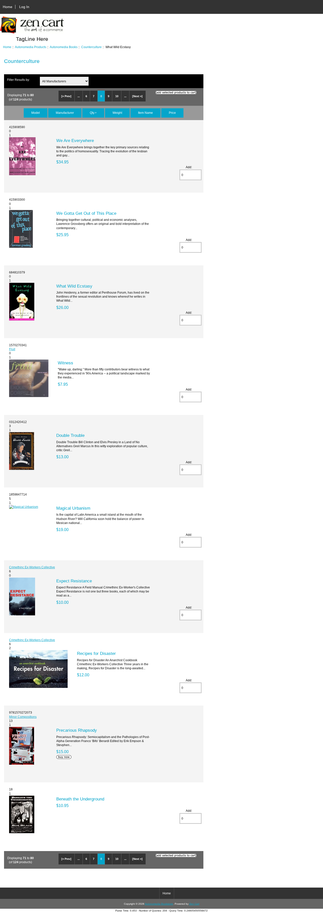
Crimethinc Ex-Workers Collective (32, 567)
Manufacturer (65, 112)
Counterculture (91, 47)
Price (172, 112)
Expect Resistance (74, 580)
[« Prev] (66, 96)
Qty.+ (93, 112)
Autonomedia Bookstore (159, 903)
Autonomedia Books (63, 47)
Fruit (12, 349)
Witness (65, 362)
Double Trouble (70, 435)
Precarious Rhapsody (76, 730)
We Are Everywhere (75, 140)
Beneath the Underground (80, 798)
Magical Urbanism (73, 508)
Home (7, 7)
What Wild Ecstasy (74, 286)
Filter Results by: (18, 79)
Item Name (145, 112)
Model (35, 112)
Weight (117, 112)
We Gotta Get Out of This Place (86, 213)
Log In (24, 7)
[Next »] (137, 96)
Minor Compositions (23, 716)
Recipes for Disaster (96, 653)
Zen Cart (194, 903)
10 (116, 96)
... (78, 96)
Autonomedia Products (30, 47)
